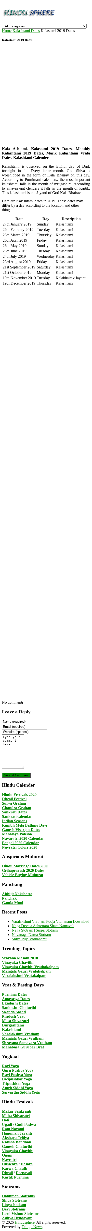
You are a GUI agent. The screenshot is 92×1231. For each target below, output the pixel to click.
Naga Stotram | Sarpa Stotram (35, 930)
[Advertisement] (46, 95)
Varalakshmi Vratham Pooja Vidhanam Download (50, 921)
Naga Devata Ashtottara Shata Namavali (43, 926)
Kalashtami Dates (26, 31)
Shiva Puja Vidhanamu (29, 939)
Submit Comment (16, 775)
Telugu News (32, 1227)
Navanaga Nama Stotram (31, 935)
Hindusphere (25, 1222)
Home (7, 31)
